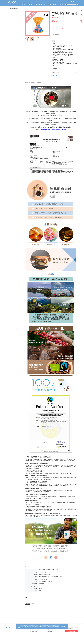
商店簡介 (31, 629)
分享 (54, 75)
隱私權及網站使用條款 (33, 631)
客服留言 (48, 629)
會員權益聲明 (49, 631)
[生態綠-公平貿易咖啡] (12, 3)
